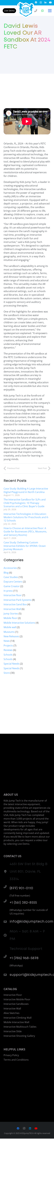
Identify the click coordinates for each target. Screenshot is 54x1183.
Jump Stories (11, 613)
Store (7, 672)
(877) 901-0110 (21, 888)
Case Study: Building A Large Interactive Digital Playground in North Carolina (26, 490)
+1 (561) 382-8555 (23, 902)
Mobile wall (10, 627)
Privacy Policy (11, 1055)
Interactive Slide (13, 1031)
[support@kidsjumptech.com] (7, 974)
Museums (9, 632)
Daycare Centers (13, 581)
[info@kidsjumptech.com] (7, 921)
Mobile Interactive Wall (16, 1022)
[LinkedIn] (45, 2)
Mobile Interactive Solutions (19, 622)
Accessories (10, 568)
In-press (8, 590)
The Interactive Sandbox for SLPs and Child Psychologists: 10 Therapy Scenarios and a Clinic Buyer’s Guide (25, 503)
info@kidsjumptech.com (31, 921)
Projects (8, 645)
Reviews (8, 650)
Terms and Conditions (16, 1059)
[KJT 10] (26, 10)
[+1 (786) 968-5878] (7, 956)
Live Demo (9, 10)
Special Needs (11, 663)
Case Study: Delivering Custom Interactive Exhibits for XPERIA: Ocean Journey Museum (25, 546)
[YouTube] (50, 2)
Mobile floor (10, 618)
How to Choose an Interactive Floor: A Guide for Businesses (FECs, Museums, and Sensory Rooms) (25, 532)
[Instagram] (41, 2)
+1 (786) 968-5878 (24, 958)
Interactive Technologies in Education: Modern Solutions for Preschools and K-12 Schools (26, 517)
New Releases (11, 636)
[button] (50, 10)
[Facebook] (36, 2)
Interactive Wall (12, 609)
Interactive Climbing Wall (18, 1017)
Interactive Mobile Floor (17, 999)
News (7, 641)
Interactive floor (13, 595)
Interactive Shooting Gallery (19, 1035)
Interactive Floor (13, 995)
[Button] (35, 10)
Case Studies (11, 577)
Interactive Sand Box (15, 604)
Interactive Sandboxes (16, 1004)
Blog (6, 572)
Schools (8, 654)
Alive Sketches (12, 1013)
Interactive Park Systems (17, 600)
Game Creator (12, 586)
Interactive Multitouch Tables (20, 1026)
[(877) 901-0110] (7, 886)
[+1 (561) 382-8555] (7, 901)
